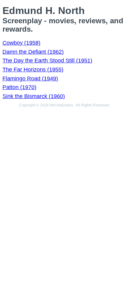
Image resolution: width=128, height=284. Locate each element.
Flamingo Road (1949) (30, 78)
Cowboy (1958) (21, 43)
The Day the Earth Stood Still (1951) (47, 60)
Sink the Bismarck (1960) (33, 96)
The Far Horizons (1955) (32, 69)
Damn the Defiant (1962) (33, 52)
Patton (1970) (19, 87)
